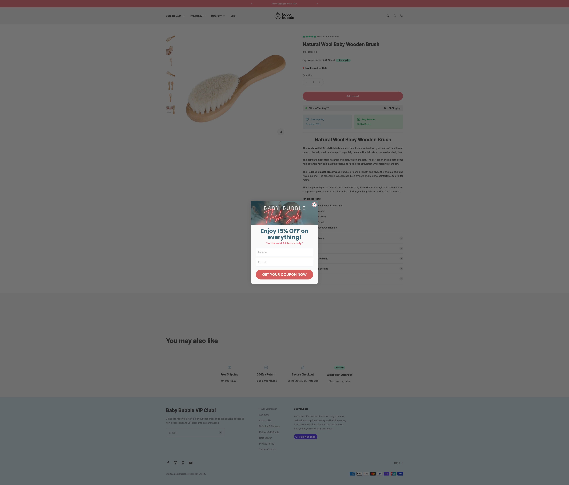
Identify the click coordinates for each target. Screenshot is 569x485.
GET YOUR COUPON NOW (284, 274)
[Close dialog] (315, 204)
